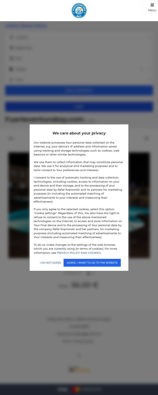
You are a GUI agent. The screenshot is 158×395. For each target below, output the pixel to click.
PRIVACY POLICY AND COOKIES (79, 252)
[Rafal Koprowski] (79, 10)
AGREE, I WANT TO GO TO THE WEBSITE (92, 262)
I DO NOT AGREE (50, 262)
